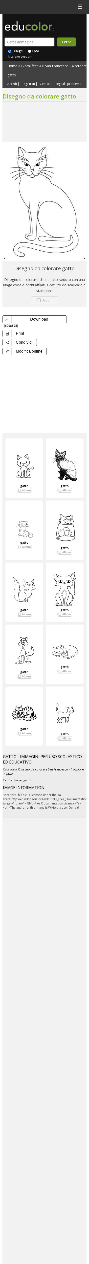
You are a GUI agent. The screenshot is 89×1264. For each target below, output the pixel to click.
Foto (35, 51)
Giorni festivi (31, 66)
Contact (45, 83)
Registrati (28, 83)
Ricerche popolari (20, 56)
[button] (24, 351)
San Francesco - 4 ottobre (66, 66)
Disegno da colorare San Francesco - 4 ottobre (51, 769)
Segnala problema (68, 83)
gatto (11, 75)
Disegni (17, 51)
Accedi (12, 83)
